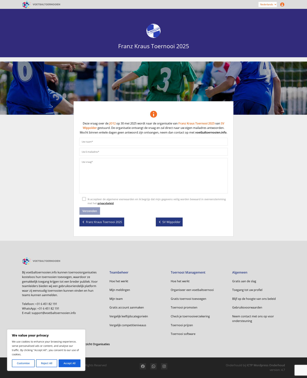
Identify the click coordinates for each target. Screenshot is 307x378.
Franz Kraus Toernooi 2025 (196, 123)
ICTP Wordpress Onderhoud (266, 365)
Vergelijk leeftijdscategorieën (128, 316)
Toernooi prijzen (182, 325)
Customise (23, 363)
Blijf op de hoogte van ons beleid (254, 299)
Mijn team (116, 299)
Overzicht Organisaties (94, 344)
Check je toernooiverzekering (190, 316)
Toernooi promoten (184, 307)
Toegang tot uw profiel (247, 290)
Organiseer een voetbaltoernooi (192, 290)
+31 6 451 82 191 (46, 304)
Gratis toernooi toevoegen (188, 299)
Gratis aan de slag (244, 281)
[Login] (281, 4)
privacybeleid (106, 203)
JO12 (112, 123)
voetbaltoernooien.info (211, 132)
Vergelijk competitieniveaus (127, 325)
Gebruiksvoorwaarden (247, 307)
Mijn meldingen (119, 290)
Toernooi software (183, 334)
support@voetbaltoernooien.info (54, 313)
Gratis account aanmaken (126, 307)
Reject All (46, 363)
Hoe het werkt (118, 281)
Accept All (70, 363)
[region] (46, 350)
